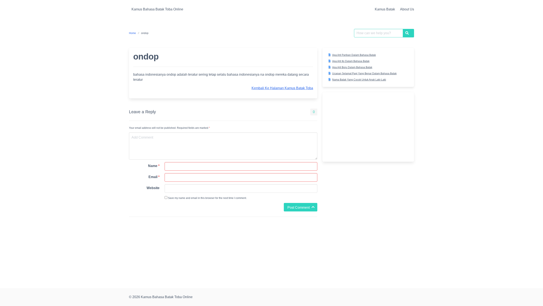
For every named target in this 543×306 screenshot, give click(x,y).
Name (154, 166)
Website (153, 188)
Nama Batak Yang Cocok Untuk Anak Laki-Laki (359, 79)
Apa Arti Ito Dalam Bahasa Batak (350, 61)
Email (154, 177)
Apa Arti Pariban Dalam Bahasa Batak (354, 55)
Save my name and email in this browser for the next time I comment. (207, 198)
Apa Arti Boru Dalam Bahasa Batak (352, 67)
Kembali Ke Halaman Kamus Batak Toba (282, 88)
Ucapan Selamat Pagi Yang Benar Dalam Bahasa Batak (364, 73)
